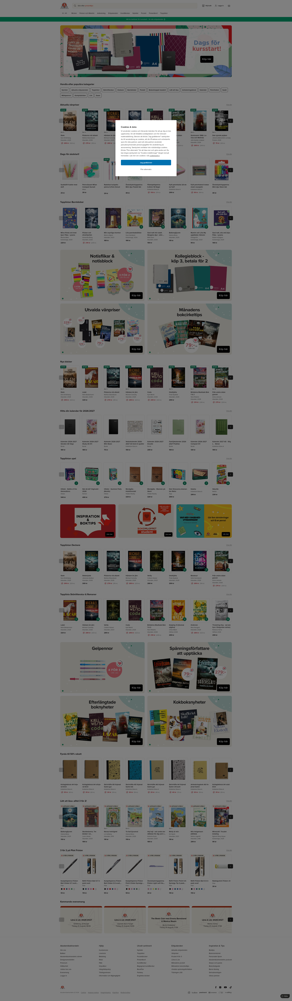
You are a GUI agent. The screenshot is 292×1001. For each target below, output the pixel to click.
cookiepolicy (155, 155)
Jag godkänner (146, 162)
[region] (146, 148)
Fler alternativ (146, 169)
